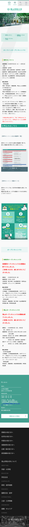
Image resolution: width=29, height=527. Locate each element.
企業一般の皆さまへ (8, 449)
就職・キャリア (6, 509)
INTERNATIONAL (6, 497)
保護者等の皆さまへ (8, 445)
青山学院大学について (9, 461)
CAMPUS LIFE (5, 481)
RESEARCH (4, 489)
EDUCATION (4, 473)
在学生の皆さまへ (7, 436)
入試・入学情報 (6, 501)
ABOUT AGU (5, 465)
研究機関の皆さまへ (8, 453)
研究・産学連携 (6, 485)
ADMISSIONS (5, 504)
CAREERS (4, 512)
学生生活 (4, 477)
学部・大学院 (6, 469)
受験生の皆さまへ (7, 432)
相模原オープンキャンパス (21, 36)
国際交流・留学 (6, 493)
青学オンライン (8, 35)
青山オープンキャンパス (9, 39)
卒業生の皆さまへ (7, 441)
